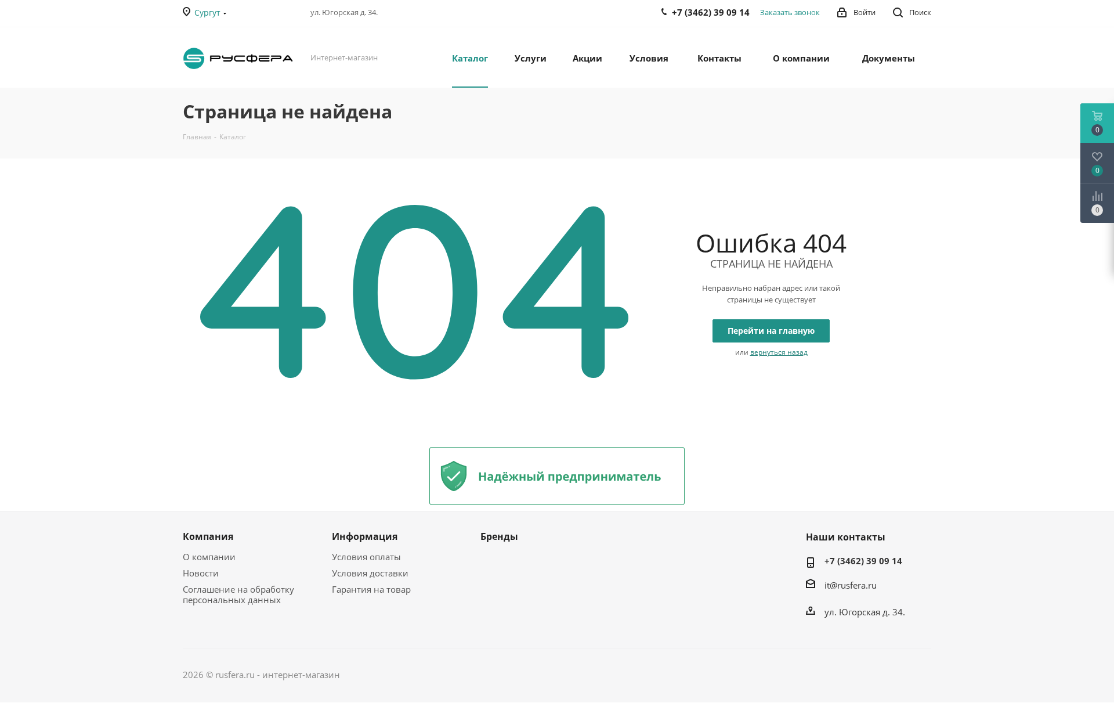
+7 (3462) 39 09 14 (863, 561)
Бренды (499, 536)
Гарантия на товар (371, 589)
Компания (208, 536)
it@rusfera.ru (850, 585)
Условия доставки (370, 573)
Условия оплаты (366, 557)
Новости (201, 573)
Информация (364, 536)
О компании (209, 557)
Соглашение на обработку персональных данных (238, 594)
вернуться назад (779, 352)
